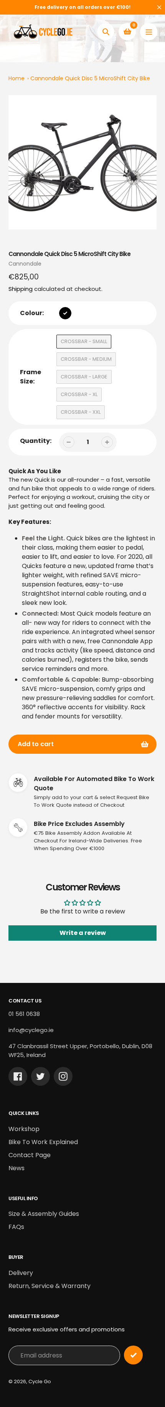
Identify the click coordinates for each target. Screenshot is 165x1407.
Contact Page (29, 1155)
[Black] (65, 313)
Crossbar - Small (84, 341)
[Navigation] (148, 31)
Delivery (20, 1272)
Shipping (20, 289)
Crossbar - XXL (81, 412)
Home (16, 78)
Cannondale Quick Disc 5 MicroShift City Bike (90, 78)
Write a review (82, 932)
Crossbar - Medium (86, 359)
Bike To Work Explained (43, 1142)
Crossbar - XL (79, 394)
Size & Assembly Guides (43, 1213)
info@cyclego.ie (31, 1030)
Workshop (24, 1129)
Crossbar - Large (84, 376)
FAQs (16, 1226)
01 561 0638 (24, 1014)
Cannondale (24, 264)
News (16, 1168)
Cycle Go (39, 1381)
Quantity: (35, 440)
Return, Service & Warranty (49, 1285)
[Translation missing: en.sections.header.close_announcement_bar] (159, 7)
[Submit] (133, 1355)
